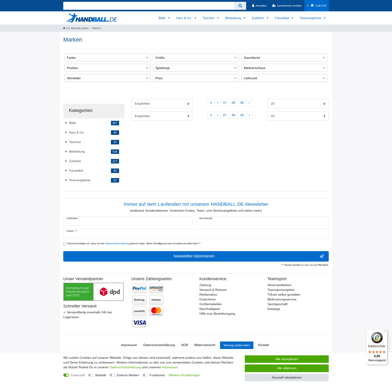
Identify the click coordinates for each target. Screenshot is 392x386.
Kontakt (263, 345)
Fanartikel (282, 18)
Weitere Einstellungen (184, 375)
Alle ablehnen (286, 368)
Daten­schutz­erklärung (159, 345)
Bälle (163, 18)
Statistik (100, 375)
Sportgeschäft (277, 304)
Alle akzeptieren (286, 359)
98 (233, 102)
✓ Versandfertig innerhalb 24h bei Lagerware (87, 314)
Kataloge (273, 309)
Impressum (129, 345)
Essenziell (78, 375)
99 (242, 102)
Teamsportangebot (280, 290)
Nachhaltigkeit (209, 309)
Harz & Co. (184, 18)
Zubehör (258, 18)
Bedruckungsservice (281, 299)
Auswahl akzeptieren (287, 377)
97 (225, 102)
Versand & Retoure (213, 290)
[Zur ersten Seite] (210, 103)
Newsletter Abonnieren (194, 256)
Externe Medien (128, 375)
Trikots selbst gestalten (283, 294)
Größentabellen (210, 304)
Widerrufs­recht (204, 345)
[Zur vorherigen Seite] (217, 103)
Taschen (209, 18)
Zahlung (205, 285)
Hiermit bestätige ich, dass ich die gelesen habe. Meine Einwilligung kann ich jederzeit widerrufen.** (134, 243)
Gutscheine (207, 299)
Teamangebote (311, 18)
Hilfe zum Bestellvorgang (217, 313)
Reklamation (208, 294)
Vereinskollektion (279, 285)
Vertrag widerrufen (236, 345)
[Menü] (384, 332)
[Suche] (240, 6)
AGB (184, 345)
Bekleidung (233, 18)
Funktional (156, 375)
